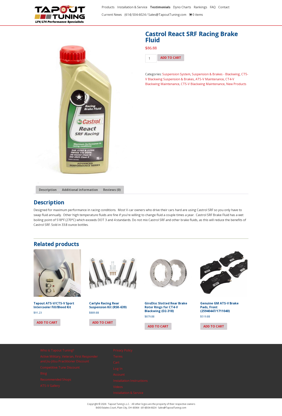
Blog (43, 373)
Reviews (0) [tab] (112, 190)
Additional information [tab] (80, 190)
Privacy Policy (122, 350)
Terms (118, 356)
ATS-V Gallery (50, 386)
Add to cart (170, 58)
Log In (117, 368)
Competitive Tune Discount (60, 367)
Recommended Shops (55, 379)
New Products (236, 84)
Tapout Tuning (66, 14)
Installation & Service (128, 393)
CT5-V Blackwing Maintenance (203, 84)
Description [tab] (48, 190)
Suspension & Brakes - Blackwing (216, 74)
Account (119, 374)
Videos (118, 387)
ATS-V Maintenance (209, 79)
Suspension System (176, 74)
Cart (116, 362)
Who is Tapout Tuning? (57, 350)
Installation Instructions (130, 381)
